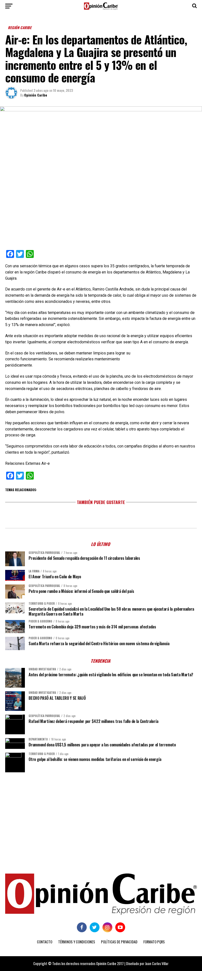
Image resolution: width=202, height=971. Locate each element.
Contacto (44, 941)
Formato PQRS (154, 941)
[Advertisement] (101, 814)
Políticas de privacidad (119, 941)
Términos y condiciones (76, 941)
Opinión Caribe (35, 94)
